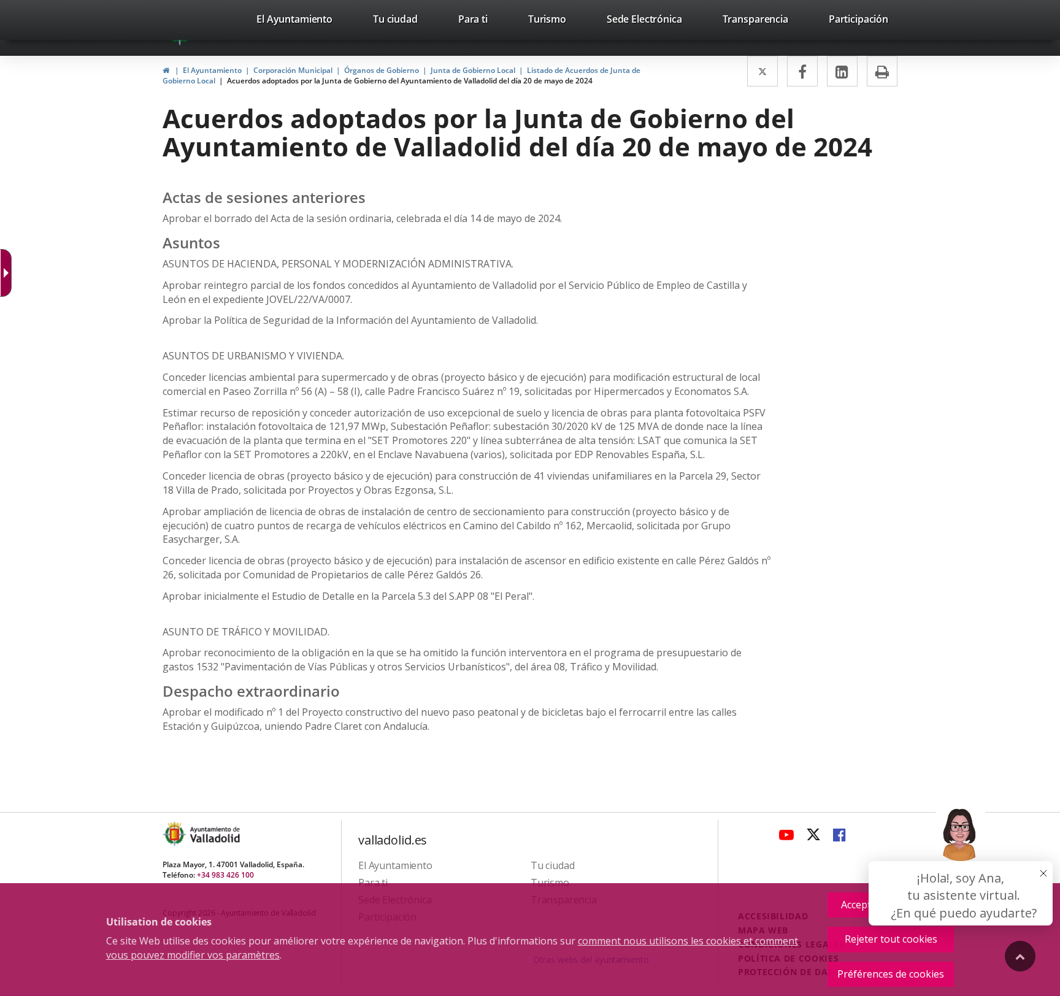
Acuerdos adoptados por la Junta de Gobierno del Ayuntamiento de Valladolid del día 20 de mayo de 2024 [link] (410, 80)
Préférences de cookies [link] (890, 974)
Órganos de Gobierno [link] (381, 70)
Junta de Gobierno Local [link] (473, 70)
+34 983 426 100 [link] (225, 875)
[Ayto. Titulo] (214, 833)
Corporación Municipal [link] (292, 70)
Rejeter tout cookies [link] (891, 939)
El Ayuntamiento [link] (212, 70)
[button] (961, 862)
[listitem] (294, 21)
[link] (294, 21)
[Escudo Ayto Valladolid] (175, 833)
